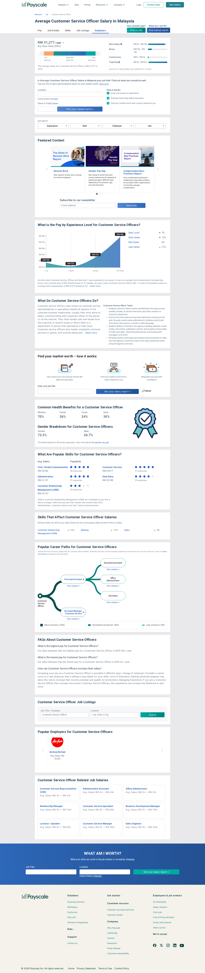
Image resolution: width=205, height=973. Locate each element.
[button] (39, 30)
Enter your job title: (47, 386)
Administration (45, 476)
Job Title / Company (50, 710)
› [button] (158, 169)
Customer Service (112, 467)
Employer (117, 126)
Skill (85, 126)
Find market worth (158, 30)
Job (46, 15)
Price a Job (136, 30)
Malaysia (38, 15)
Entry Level (133, 232)
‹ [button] (47, 169)
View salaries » (73, 586)
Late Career (134, 247)
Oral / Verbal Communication (53, 467)
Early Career (134, 237)
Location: (42, 90)
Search (152, 714)
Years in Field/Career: (48, 103)
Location (95, 710)
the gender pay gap (100, 442)
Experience (52, 126)
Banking (85, 530)
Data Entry (107, 476)
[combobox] (70, 94)
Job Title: (30, 867)
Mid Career (133, 242)
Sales (127, 530)
